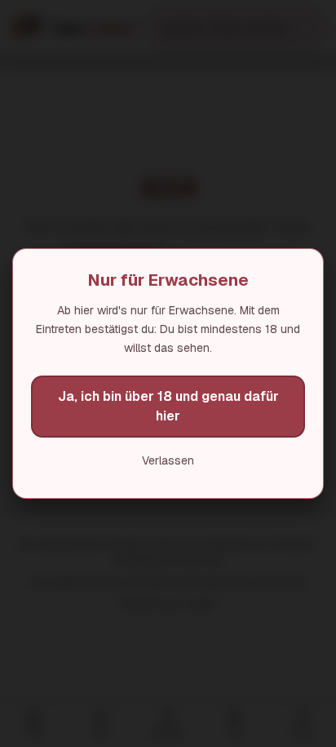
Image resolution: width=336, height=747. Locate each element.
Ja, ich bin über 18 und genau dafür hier (168, 406)
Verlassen (168, 460)
